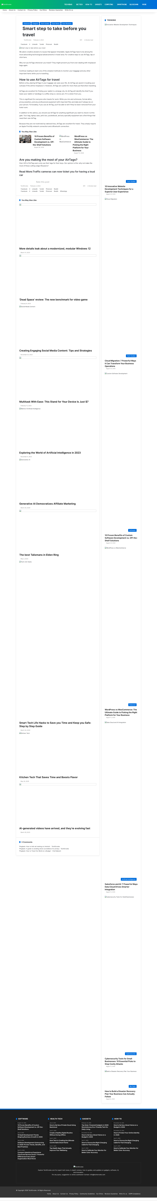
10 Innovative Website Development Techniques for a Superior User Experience (119, 189)
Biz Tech (79, 4)
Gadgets (98, 4)
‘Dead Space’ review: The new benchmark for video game (53, 299)
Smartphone (122, 4)
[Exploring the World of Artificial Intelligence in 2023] (57, 429)
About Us (12, 10)
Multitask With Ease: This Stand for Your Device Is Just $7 (54, 401)
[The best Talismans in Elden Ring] (57, 531)
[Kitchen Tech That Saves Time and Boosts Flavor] (57, 754)
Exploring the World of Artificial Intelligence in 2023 (50, 452)
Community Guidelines (87, 1194)
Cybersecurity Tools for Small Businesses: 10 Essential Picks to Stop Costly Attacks (120, 1061)
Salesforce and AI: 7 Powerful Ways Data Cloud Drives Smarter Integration (121, 887)
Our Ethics (43, 10)
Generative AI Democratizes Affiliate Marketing (47, 503)
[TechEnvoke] (6, 4)
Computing (109, 4)
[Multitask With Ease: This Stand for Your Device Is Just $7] (57, 378)
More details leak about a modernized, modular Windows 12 (55, 248)
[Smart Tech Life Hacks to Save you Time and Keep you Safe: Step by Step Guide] (57, 641)
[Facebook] (72, 1178)
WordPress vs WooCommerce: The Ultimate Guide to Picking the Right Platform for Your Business (121, 712)
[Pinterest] (77, 1178)
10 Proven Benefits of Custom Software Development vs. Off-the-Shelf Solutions (121, 538)
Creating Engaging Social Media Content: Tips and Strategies (55, 350)
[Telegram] (5, 1199)
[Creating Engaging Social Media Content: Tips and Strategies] (57, 327)
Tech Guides (45, 23)
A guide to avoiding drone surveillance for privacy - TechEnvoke (47, 849)
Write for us (69, 10)
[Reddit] (82, 1178)
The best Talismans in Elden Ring (39, 554)
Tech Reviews (66, 23)
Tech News (68, 4)
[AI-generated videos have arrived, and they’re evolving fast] (57, 805)
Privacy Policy (32, 10)
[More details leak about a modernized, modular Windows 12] (57, 225)
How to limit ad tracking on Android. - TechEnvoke (43, 846)
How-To (89, 4)
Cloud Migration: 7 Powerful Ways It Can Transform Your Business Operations (120, 363)
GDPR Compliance (134, 1194)
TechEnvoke (27, 40)
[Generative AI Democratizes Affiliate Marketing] (57, 480)
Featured (27, 23)
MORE (144, 4)
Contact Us (22, 10)
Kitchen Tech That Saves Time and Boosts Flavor (48, 777)
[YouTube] (79, 1178)
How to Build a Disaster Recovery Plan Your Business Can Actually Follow (120, 1094)
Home (5, 10)
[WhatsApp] (3, 1199)
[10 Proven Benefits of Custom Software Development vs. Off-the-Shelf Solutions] (25, 139)
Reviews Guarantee (56, 10)
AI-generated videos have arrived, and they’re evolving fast (54, 828)
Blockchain (134, 4)
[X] (74, 1178)
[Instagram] (85, 1178)
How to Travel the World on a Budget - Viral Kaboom (43, 851)
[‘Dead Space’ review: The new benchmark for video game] (57, 276)
